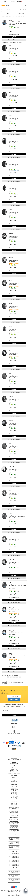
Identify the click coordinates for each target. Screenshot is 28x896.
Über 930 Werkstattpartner (14, 733)
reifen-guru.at (16, 893)
